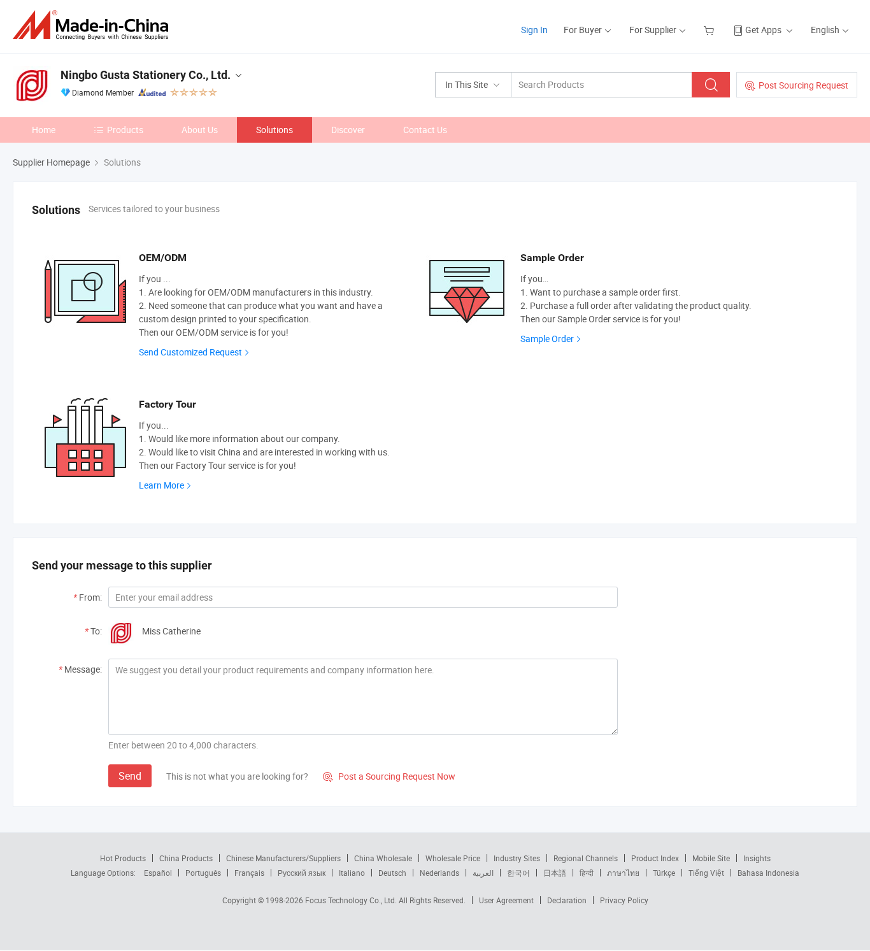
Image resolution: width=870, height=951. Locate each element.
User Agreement (506, 900)
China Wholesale (383, 858)
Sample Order (547, 338)
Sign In (534, 30)
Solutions (274, 130)
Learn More (161, 485)
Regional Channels (585, 858)
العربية (483, 873)
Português (203, 873)
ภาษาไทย (623, 873)
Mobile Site (711, 858)
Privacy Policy (624, 900)
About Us (200, 130)
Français (249, 873)
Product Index (655, 858)
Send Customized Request (190, 352)
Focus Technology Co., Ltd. (352, 900)
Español (158, 873)
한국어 (518, 873)
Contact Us (425, 130)
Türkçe (664, 873)
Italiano (352, 873)
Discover (348, 130)
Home (43, 130)
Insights (757, 858)
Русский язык (301, 873)
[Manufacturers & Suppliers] (94, 25)
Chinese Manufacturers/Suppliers (283, 858)
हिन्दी (587, 873)
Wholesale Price (452, 858)
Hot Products (123, 858)
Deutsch (392, 873)
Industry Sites (517, 858)
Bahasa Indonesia (768, 873)
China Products (186, 858)
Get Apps (763, 30)
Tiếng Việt (706, 873)
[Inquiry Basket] (710, 30)
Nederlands (439, 873)
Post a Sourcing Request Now (389, 776)
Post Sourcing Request (803, 85)
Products (125, 130)
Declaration (567, 900)
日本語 (554, 873)
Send (129, 776)
